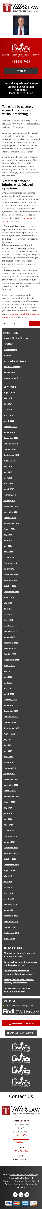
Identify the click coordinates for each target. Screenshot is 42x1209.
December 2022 (11, 643)
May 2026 (8, 409)
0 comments (18, 127)
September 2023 (11, 591)
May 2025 (8, 478)
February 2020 (10, 836)
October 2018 (10, 927)
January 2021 (9, 773)
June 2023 (8, 608)
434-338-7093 (21, 61)
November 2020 (11, 785)
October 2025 (10, 449)
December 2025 (11, 438)
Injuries (7, 355)
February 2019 (10, 904)
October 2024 (10, 517)
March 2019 (9, 899)
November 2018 (11, 921)
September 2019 (11, 864)
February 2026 (10, 426)
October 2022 (10, 654)
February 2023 (10, 631)
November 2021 (11, 716)
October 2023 (10, 586)
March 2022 (9, 694)
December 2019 (11, 847)
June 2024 (8, 540)
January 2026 (9, 432)
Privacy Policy (31, 1181)
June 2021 (8, 745)
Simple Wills (9, 372)
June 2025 (8, 472)
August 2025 (9, 460)
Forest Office (21, 1135)
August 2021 (9, 734)
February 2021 (10, 768)
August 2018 (9, 938)
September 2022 (11, 660)
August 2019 (9, 870)
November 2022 (11, 648)
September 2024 (11, 523)
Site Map (19, 1181)
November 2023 (11, 580)
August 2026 (9, 392)
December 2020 (11, 779)
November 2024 (11, 512)
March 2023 (9, 625)
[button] (21, 71)
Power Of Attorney (12, 366)
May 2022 (8, 682)
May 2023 (8, 614)
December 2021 (11, 711)
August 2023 (9, 597)
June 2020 (8, 813)
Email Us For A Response (22, 1033)
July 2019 (8, 876)
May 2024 (8, 546)
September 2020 (11, 796)
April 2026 (8, 415)
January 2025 (9, 500)
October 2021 (10, 722)
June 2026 (8, 404)
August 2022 (9, 665)
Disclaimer (8, 1181)
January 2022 (9, 705)
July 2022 (8, 671)
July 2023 (8, 603)
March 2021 (9, 762)
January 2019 (9, 910)
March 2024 (9, 557)
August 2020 (9, 802)
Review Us (21, 1142)
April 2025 (8, 483)
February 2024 (10, 563)
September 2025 (11, 455)
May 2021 (8, 751)
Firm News (9, 344)
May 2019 (8, 887)
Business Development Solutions (20, 1184)
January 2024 (9, 569)
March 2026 (9, 421)
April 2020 (8, 825)
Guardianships (10, 349)
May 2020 (8, 819)
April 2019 (8, 893)
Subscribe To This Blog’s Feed (19, 1005)
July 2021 (8, 739)
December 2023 (11, 574)
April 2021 (8, 756)
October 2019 (10, 859)
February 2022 (10, 699)
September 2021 (11, 728)
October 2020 (10, 790)
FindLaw (21, 1187)
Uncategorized (11, 378)
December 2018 (11, 916)
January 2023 (9, 637)
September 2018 (11, 933)
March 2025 (9, 489)
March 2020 (9, 830)
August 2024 (9, 529)
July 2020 (8, 808)
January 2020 (9, 842)
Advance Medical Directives (16, 338)
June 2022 (8, 677)
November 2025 (11, 443)
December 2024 (11, 506)
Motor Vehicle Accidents (15, 361)
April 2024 (8, 551)
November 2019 (11, 853)
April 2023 (8, 620)
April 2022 (8, 688)
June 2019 (8, 881)
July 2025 (8, 466)
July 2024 (8, 534)
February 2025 (10, 495)
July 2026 (8, 398)
